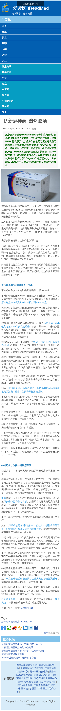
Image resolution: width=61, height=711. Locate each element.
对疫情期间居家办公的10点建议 (17, 647)
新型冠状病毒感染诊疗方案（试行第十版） (23, 644)
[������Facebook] (36, 628)
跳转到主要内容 (30, 3)
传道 (4, 31)
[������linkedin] (25, 628)
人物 (4, 49)
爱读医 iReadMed (31, 8)
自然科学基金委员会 (28, 681)
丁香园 (33, 688)
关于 (4, 111)
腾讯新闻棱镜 (26, 607)
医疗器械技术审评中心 (45, 678)
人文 (4, 60)
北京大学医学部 (24, 685)
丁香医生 (42, 688)
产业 (4, 54)
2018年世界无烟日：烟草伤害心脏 (18, 657)
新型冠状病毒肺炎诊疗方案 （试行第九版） (23, 650)
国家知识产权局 (42, 674)
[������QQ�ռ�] (20, 628)
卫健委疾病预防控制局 (31, 668)
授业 (4, 37)
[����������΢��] (14, 628)
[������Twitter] (30, 628)
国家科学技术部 (48, 681)
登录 (46, 632)
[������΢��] (9, 628)
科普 (4, 77)
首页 (4, 25)
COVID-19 (26, 621)
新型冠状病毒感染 (10, 621)
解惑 (4, 43)
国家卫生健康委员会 (26, 664)
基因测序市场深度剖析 (12, 654)
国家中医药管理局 (39, 671)
